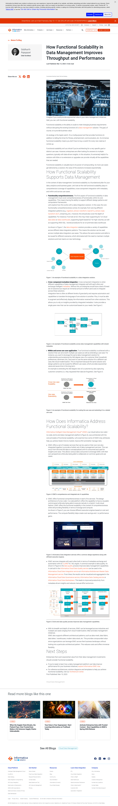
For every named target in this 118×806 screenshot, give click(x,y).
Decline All (98, 14)
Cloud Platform (13, 768)
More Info (108, 14)
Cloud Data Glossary (55, 785)
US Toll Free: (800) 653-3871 (72, 25)
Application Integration (76, 790)
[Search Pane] (82, 30)
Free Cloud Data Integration (35, 774)
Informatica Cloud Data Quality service (74, 568)
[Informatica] (15, 30)
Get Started (32, 768)
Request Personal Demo (35, 777)
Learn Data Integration (78, 768)
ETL (72, 771)
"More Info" (10, 9)
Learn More (92, 21)
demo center (104, 30)
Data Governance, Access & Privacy (16, 790)
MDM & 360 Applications (14, 788)
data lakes (52, 220)
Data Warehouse (75, 779)
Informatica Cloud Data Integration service (63, 571)
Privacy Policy (15, 798)
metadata (66, 286)
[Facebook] (95, 759)
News (93, 774)
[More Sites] (109, 25)
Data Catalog (11, 777)
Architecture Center (77, 672)
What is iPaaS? (74, 777)
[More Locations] (82, 25)
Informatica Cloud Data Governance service (64, 577)
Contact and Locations (97, 782)
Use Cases (49, 30)
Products (40, 30)
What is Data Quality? (76, 785)
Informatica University (55, 782)
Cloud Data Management (55, 682)
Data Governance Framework (78, 782)
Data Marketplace (12, 793)
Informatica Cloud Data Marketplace (61, 580)
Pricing (101, 25)
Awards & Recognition (97, 779)
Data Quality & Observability (14, 785)
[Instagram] (109, 759)
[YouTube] (104, 759)
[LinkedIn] (100, 759)
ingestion (69, 211)
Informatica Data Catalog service (92, 577)
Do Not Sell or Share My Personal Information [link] (51, 798)
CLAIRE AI (10, 774)
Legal (9, 798)
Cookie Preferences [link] (34, 798)
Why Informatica (28, 30)
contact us (91, 30)
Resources (59, 30)
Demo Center (32, 771)
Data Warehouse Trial (34, 782)
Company (86, 25)
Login (105, 25)
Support (94, 25)
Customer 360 (74, 788)
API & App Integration (13, 782)
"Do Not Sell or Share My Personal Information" (38, 9)
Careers (93, 777)
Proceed (90, 14)
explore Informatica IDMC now (89, 666)
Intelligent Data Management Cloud (16, 771)
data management (85, 128)
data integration (72, 227)
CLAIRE (65, 564)
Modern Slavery (24, 798)
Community (53, 777)
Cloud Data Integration (76, 774)
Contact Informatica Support (99, 788)
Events (51, 771)
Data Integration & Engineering (15, 779)
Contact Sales (32, 779)
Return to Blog (16, 40)
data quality (68, 566)
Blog (51, 774)
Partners (68, 30)
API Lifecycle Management (35, 785)
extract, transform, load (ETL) (84, 211)
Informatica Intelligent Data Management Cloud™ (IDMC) (67, 432)
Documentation (53, 779)
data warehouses (64, 220)
